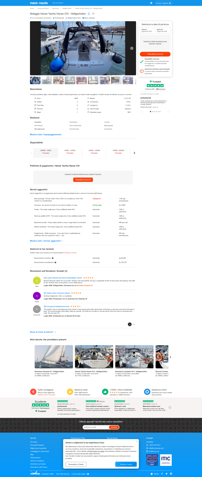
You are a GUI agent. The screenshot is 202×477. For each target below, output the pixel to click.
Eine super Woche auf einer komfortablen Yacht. (63, 278)
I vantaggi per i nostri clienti (39, 451)
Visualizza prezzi (83, 179)
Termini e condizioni (37, 461)
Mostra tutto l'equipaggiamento (45, 134)
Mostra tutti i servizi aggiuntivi (45, 240)
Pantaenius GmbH (70, 252)
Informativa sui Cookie (38, 464)
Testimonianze (35, 457)
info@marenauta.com (156, 448)
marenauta (39, 2)
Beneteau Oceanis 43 (84, 285)
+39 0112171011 (154, 445)
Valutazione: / (121, 393)
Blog (31, 454)
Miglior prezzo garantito (38, 448)
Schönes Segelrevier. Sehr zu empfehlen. (58, 296)
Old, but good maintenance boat (56, 306)
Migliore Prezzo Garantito (46, 395)
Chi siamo (33, 442)
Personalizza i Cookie (75, 464)
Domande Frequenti (37, 445)
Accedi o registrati (162, 3)
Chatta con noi (154, 451)
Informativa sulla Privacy (38, 467)
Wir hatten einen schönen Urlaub (57, 293)
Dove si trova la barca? (42, 331)
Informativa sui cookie (96, 451)
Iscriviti (114, 427)
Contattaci (149, 442)
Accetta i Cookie (126, 464)
